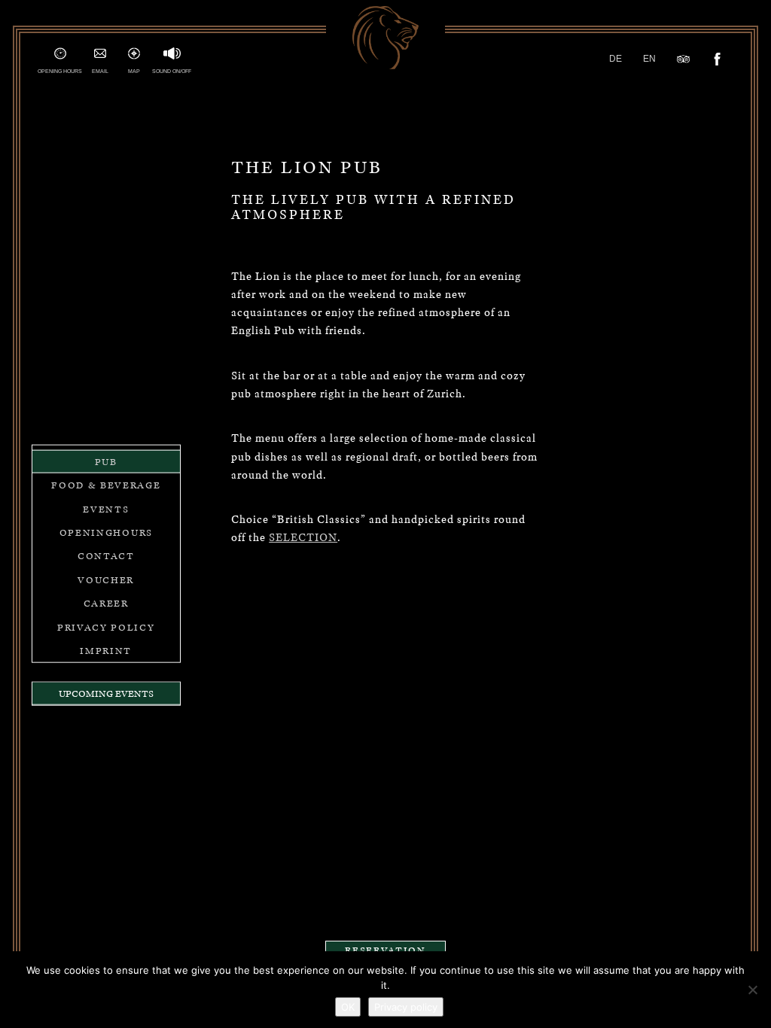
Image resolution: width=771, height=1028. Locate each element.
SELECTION (303, 537)
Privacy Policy (106, 626)
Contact (106, 555)
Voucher (106, 579)
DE (615, 58)
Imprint (106, 650)
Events (106, 508)
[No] (752, 989)
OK (348, 1007)
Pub (106, 461)
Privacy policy (405, 1007)
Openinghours (106, 532)
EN (649, 58)
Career (106, 603)
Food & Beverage (105, 485)
